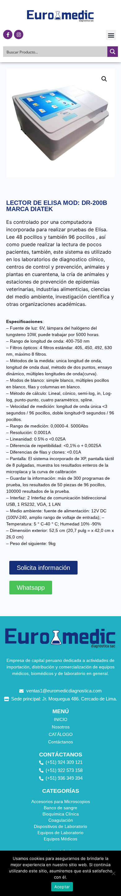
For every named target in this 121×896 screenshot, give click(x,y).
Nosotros (60, 726)
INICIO (60, 719)
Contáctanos (60, 741)
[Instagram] (18, 34)
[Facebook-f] (7, 34)
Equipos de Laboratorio (60, 832)
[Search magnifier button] (112, 51)
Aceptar (62, 886)
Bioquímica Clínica (61, 813)
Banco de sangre (60, 807)
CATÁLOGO (61, 734)
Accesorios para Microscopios (60, 801)
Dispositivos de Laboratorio (60, 826)
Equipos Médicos (60, 838)
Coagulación (60, 820)
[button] (111, 35)
